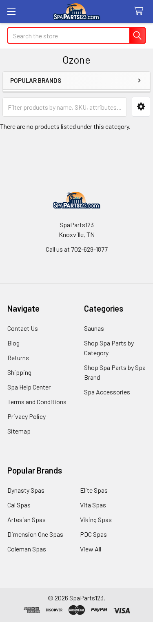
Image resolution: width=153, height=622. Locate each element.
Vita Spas (93, 505)
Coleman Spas (26, 549)
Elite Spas (94, 490)
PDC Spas (93, 534)
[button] (141, 107)
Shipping (19, 372)
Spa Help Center (29, 387)
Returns (18, 357)
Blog (13, 343)
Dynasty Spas (25, 490)
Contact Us (22, 328)
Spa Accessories (107, 392)
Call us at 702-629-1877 (77, 249)
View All (90, 549)
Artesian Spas (26, 519)
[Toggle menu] (11, 11)
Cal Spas (19, 505)
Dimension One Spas (35, 534)
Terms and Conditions (37, 401)
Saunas (94, 328)
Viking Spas (96, 519)
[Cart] (140, 11)
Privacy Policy (26, 416)
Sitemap (19, 431)
